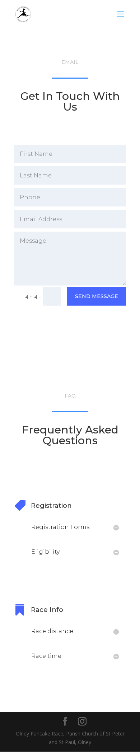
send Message (96, 296)
